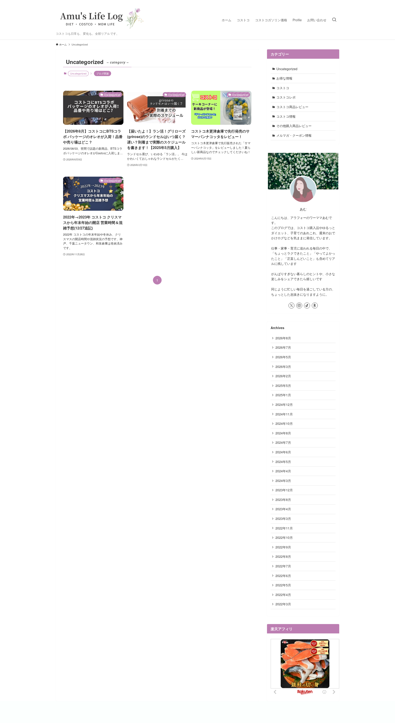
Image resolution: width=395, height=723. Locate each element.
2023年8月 (283, 499)
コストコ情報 (286, 116)
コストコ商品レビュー (292, 106)
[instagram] (299, 305)
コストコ (282, 87)
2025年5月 (283, 385)
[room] (315, 305)
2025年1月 (283, 395)
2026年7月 (283, 347)
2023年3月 (283, 518)
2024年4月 (283, 471)
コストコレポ (286, 97)
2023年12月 (284, 490)
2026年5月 (283, 357)
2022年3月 (283, 604)
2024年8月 (283, 433)
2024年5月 (283, 461)
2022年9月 (283, 547)
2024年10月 (284, 423)
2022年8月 (283, 556)
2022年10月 (284, 537)
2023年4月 (283, 509)
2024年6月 (283, 452)
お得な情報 (284, 78)
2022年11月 (284, 528)
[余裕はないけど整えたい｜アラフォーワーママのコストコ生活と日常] (101, 17)
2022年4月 (283, 594)
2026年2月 (283, 376)
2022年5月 (283, 585)
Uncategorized (286, 68)
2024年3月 (283, 480)
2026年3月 (283, 366)
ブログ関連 (102, 73)
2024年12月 (284, 404)
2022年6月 (283, 575)
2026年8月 (283, 338)
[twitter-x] (291, 305)
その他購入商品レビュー (294, 125)
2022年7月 (283, 566)
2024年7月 (283, 442)
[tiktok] (307, 305)
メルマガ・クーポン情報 (294, 135)
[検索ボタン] (334, 20)
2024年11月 (284, 414)
